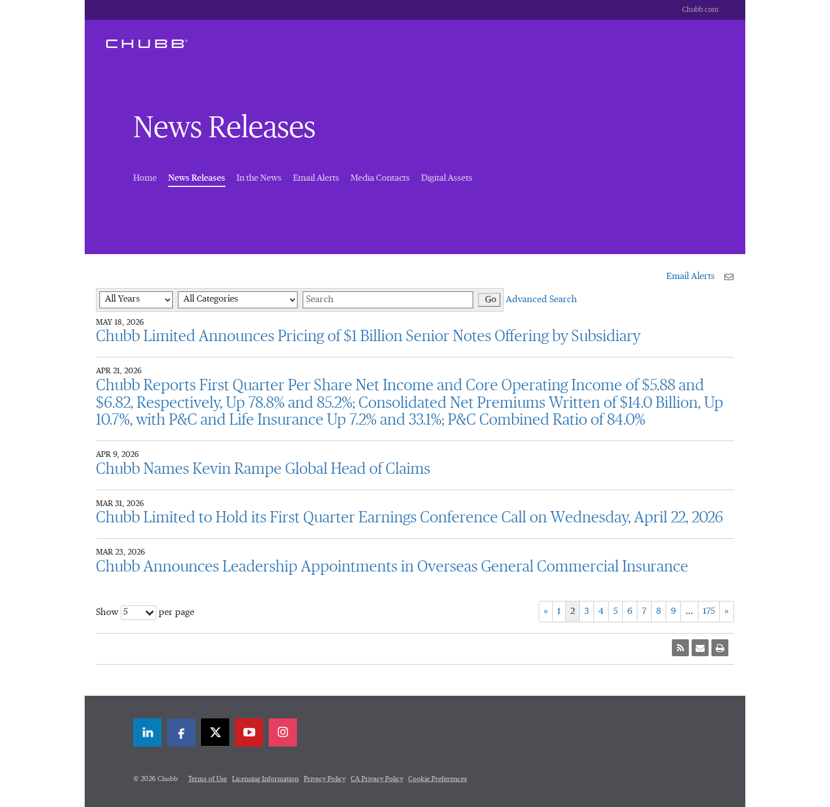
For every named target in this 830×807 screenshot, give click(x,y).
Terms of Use (207, 779)
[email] (700, 647)
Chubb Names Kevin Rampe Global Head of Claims (263, 469)
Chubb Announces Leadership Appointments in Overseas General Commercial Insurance (392, 567)
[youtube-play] (249, 732)
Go (490, 299)
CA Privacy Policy (377, 779)
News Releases (196, 177)
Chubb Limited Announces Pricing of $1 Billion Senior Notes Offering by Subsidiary (368, 336)
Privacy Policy (325, 779)
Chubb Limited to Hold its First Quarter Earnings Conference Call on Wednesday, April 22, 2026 (409, 518)
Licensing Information (265, 779)
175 (709, 611)
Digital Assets (447, 177)
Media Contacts (380, 177)
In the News (259, 177)
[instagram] (283, 732)
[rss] (680, 647)
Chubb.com (700, 10)
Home (145, 177)
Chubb (146, 43)
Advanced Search (541, 299)
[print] (719, 647)
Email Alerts (316, 177)
